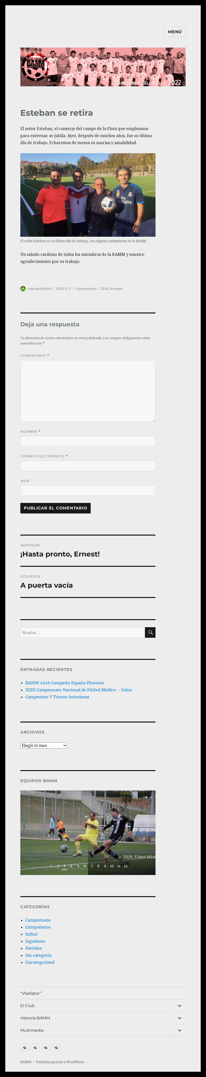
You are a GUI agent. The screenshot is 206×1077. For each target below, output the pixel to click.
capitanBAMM (40, 289)
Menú (175, 31)
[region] (88, 832)
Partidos (33, 948)
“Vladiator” (30, 993)
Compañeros (85, 289)
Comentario (34, 355)
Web (24, 481)
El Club (27, 1005)
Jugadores (35, 941)
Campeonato (38, 920)
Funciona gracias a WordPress (60, 1062)
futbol (31, 934)
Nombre (30, 431)
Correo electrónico (44, 456)
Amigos (116, 289)
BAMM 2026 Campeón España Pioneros (64, 682)
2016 (104, 289)
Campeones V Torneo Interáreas (57, 696)
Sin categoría (38, 955)
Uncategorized (40, 962)
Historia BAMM (35, 1018)
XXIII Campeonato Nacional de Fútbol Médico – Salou (78, 689)
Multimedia (31, 1030)
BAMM (25, 1062)
